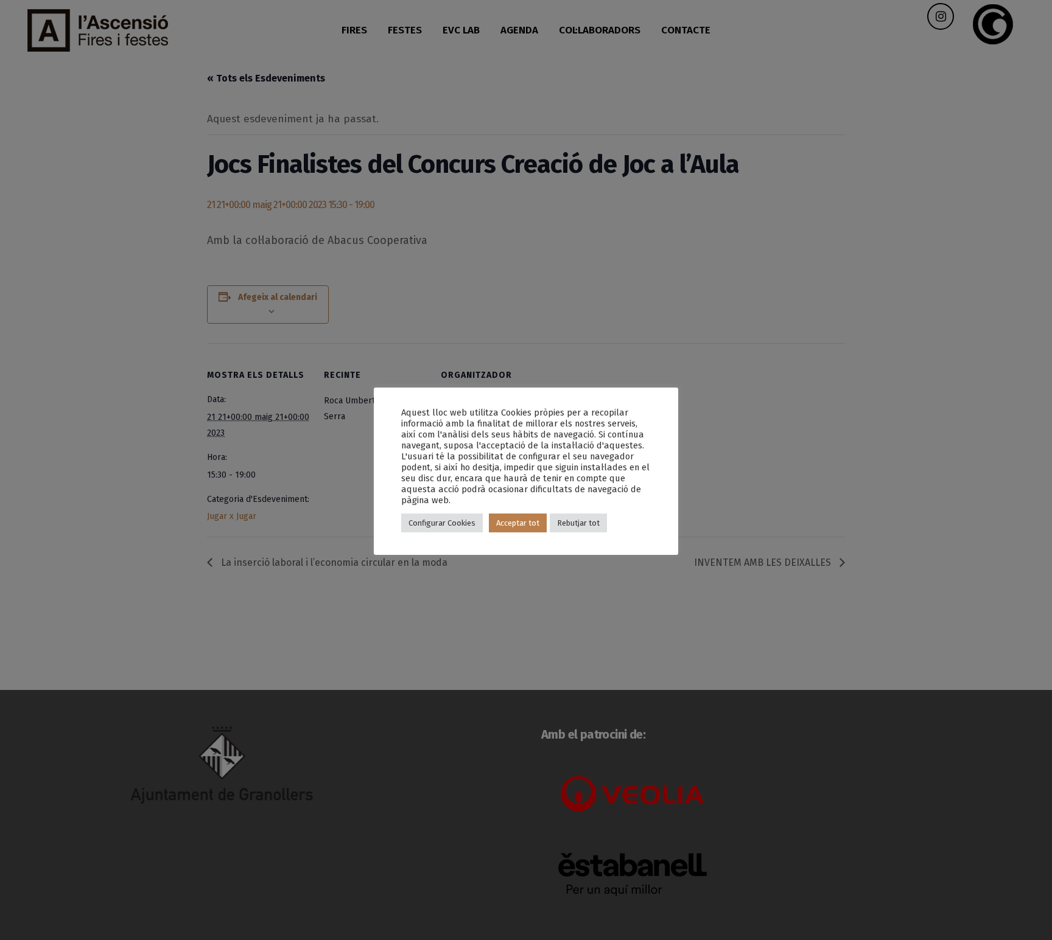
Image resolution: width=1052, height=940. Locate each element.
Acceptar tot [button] (517, 522)
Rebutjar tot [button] (578, 522)
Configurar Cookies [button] (442, 522)
